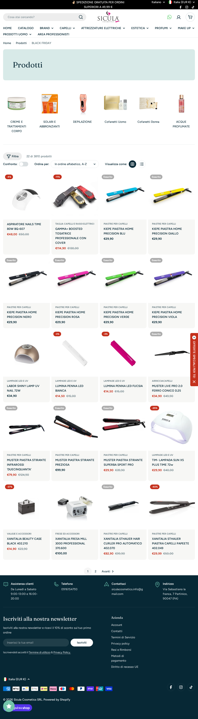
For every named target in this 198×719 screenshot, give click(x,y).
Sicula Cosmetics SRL (28, 699)
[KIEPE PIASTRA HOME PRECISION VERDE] (123, 279)
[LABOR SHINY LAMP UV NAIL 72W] (26, 353)
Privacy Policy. (62, 652)
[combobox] (44, 17)
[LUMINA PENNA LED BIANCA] (74, 353)
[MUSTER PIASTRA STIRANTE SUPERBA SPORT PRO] (123, 427)
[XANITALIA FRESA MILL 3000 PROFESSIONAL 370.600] (74, 506)
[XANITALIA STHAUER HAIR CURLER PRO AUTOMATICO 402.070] (123, 506)
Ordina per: (41, 164)
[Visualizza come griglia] (132, 164)
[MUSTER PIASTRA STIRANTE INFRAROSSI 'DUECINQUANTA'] (26, 427)
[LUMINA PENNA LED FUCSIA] (123, 353)
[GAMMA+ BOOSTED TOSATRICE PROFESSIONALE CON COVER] (74, 196)
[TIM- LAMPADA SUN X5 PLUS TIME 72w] (171, 427)
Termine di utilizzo (39, 652)
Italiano (156, 2)
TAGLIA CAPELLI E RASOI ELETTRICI (74, 223)
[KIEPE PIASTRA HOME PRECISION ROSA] (74, 279)
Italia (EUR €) (182, 2)
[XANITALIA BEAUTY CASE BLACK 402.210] (26, 506)
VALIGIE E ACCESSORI (19, 533)
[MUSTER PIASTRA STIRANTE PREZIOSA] (74, 427)
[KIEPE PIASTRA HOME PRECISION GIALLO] (171, 196)
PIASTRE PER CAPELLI (115, 223)
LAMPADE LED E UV (17, 381)
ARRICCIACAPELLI (162, 381)
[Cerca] (81, 17)
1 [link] (87, 571)
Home (7, 43)
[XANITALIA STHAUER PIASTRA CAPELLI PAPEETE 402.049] (171, 506)
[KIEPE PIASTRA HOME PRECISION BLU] (123, 196)
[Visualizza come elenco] (142, 164)
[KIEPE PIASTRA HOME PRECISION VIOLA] (171, 279)
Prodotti (21, 43)
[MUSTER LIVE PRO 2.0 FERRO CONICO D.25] (171, 353)
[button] (194, 359)
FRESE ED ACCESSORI (67, 533)
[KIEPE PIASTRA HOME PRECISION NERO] (26, 279)
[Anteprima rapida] (45, 180)
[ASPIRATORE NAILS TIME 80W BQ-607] (26, 196)
